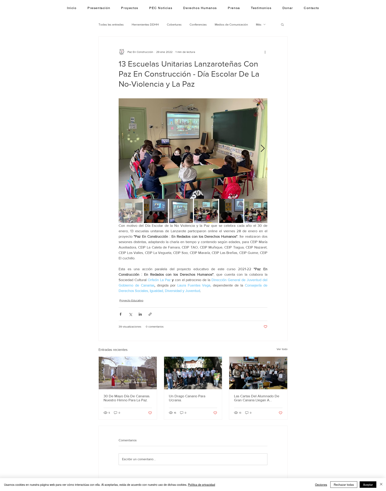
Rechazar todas (344, 485)
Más (258, 24)
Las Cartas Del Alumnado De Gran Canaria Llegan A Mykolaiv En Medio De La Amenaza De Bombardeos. (256, 398)
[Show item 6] (256, 211)
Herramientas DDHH (145, 24)
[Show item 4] (206, 211)
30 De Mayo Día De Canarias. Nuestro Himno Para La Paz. (127, 398)
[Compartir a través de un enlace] (150, 314)
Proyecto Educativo (131, 300)
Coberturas (174, 24)
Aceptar (368, 485)
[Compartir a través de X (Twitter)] (130, 314)
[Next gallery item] (262, 149)
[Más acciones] (265, 51)
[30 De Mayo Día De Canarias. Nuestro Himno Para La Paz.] (128, 373)
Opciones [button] (321, 485)
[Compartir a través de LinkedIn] (140, 314)
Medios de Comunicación (231, 24)
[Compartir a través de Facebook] (120, 314)
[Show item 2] (156, 211)
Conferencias (198, 24)
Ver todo (282, 349)
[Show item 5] (231, 211)
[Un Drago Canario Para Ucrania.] (193, 373)
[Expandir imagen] (193, 148)
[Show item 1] (131, 211)
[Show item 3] (181, 211)
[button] (129, 8)
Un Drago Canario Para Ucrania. (187, 398)
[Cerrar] (381, 484)
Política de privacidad (201, 485)
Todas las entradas (111, 24)
